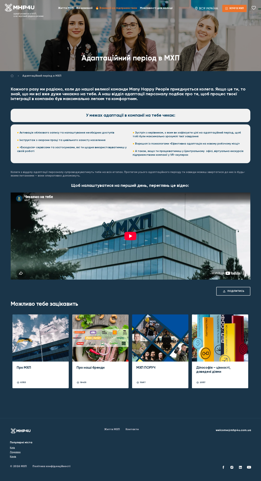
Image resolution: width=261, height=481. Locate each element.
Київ (12, 447)
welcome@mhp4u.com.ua (233, 430)
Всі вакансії (84, 8)
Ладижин (15, 452)
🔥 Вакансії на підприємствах (116, 8)
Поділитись (235, 291)
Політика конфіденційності (51, 466)
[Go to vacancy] (12, 76)
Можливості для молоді (156, 8)
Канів (13, 456)
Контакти (132, 429)
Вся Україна (208, 8)
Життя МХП (66, 8)
